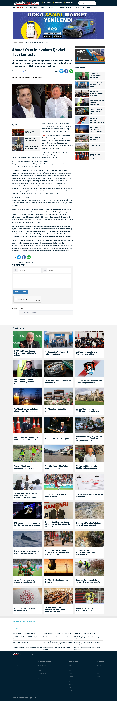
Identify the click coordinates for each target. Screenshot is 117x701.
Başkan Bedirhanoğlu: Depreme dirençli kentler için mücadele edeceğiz (58, 524)
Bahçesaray (72, 665)
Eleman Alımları (42, 665)
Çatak (70, 673)
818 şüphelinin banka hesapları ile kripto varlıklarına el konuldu (27, 524)
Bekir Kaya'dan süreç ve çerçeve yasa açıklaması (27, 647)
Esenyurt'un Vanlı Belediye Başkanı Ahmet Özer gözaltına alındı (31, 132)
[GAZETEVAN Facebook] (35, 698)
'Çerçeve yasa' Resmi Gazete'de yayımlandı (89, 495)
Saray (70, 687)
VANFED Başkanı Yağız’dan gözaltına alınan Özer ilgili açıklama (31, 139)
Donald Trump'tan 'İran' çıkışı (57, 439)
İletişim (98, 679)
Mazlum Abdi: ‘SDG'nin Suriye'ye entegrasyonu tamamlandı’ (97, 102)
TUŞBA (83, 7)
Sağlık (39, 670)
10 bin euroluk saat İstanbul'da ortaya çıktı (96, 111)
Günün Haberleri (42, 673)
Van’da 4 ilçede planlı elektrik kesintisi (57, 581)
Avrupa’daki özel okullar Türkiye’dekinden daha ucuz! (97, 147)
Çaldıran (71, 670)
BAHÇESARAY (34, 7)
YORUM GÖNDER (20, 292)
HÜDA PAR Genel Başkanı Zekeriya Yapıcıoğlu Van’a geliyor (95, 75)
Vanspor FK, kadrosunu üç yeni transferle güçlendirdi (97, 120)
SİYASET (21, 42)
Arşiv (98, 673)
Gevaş (70, 681)
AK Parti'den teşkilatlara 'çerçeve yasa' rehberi (96, 93)
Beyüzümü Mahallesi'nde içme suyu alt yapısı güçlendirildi (88, 524)
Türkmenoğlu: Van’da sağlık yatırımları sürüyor (96, 84)
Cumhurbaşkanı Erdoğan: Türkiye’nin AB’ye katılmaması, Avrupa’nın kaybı (58, 552)
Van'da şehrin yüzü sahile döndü (95, 138)
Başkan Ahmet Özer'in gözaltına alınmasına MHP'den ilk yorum (31, 147)
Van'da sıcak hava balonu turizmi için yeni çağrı (57, 633)
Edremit (71, 676)
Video (98, 668)
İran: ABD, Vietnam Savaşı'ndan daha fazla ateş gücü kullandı (27, 552)
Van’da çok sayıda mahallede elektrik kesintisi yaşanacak (96, 129)
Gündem (15, 628)
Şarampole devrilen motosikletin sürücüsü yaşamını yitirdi (85, 552)
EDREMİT (71, 7)
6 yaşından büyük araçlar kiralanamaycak (24, 609)
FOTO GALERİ (58, 3)
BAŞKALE (42, 7)
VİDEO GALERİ (69, 3)
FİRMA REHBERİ (47, 3)
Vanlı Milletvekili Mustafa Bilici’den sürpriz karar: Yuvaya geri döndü (27, 638)
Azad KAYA (45, 654)
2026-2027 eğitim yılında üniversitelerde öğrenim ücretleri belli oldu (55, 609)
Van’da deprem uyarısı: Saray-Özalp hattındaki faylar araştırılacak (87, 643)
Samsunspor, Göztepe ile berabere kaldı (55, 495)
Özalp (70, 690)
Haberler (15, 42)
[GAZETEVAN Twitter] (31, 698)
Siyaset (40, 668)
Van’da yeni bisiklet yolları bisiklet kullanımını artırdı (87, 467)
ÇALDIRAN (50, 7)
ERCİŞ (77, 7)
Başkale (71, 668)
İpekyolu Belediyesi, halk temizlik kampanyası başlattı (88, 581)
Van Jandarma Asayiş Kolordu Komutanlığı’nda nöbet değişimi (57, 638)
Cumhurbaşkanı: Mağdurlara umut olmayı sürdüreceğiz (96, 156)
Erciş (70, 679)
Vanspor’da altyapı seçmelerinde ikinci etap (24, 467)
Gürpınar (71, 684)
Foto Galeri (99, 665)
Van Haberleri (16, 665)
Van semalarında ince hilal (20, 642)
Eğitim (39, 679)
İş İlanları (99, 670)
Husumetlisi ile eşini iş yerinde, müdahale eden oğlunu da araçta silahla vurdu (89, 439)
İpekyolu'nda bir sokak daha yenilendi (84, 633)
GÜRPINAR (63, 7)
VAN (27, 7)
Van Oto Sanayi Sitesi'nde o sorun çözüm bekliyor (56, 467)
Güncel (39, 676)
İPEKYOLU (89, 7)
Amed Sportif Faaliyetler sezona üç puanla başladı (24, 581)
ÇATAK (57, 7)
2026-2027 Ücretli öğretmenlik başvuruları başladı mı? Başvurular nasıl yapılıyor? (26, 495)
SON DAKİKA (20, 7)
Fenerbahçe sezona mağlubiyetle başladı (85, 609)
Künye (98, 676)
